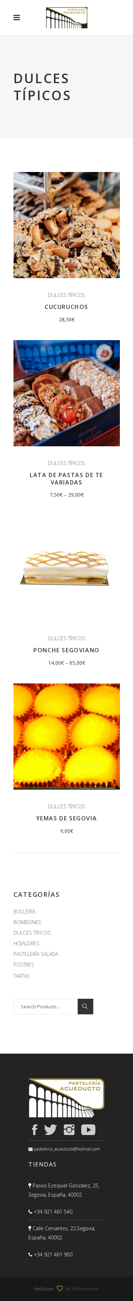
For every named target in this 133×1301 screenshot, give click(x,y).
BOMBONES (27, 922)
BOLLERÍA (24, 911)
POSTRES (23, 964)
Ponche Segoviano (66, 650)
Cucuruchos (66, 307)
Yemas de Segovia (66, 818)
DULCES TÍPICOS (66, 295)
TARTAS (21, 976)
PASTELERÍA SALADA (35, 954)
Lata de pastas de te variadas (66, 478)
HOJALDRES (26, 943)
